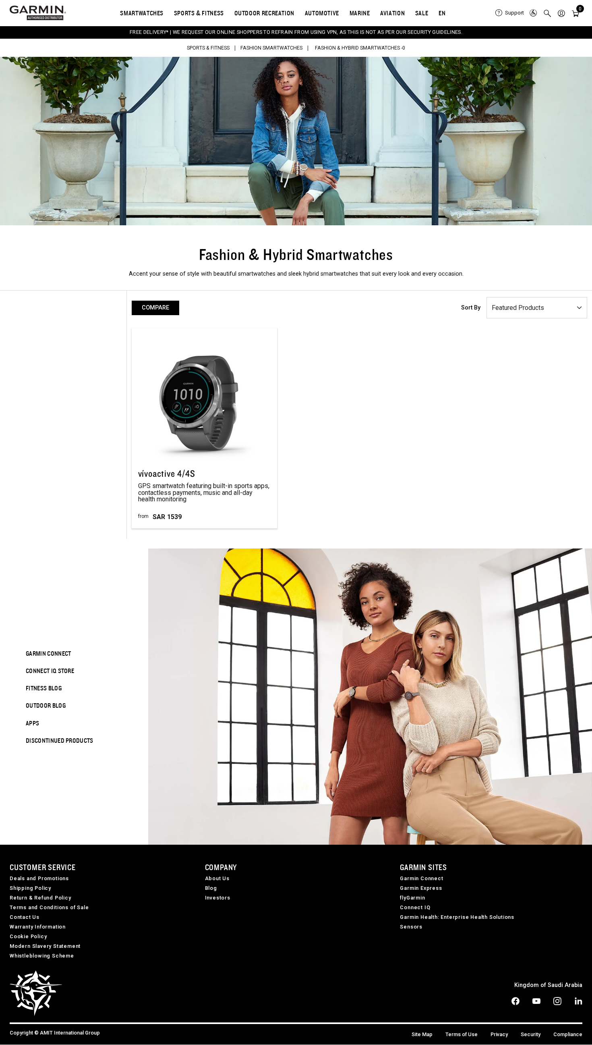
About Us (217, 878)
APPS (32, 723)
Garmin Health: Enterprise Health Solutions (457, 917)
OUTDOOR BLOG (46, 705)
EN (442, 13)
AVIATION (392, 13)
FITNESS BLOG (44, 688)
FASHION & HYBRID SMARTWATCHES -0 (360, 48)
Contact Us (24, 917)
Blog (211, 888)
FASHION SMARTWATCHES (271, 48)
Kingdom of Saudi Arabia (548, 985)
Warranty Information (38, 927)
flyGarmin (412, 898)
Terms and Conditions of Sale (49, 907)
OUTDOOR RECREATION (264, 13)
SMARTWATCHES (142, 13)
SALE (421, 13)
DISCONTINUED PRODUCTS (59, 740)
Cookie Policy (28, 936)
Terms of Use (461, 1034)
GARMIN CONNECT (48, 653)
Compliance (567, 1034)
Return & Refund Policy (40, 898)
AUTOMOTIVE (322, 13)
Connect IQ (415, 907)
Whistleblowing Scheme (42, 956)
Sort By (470, 307)
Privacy (499, 1034)
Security (530, 1034)
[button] (561, 13)
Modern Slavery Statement (45, 946)
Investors (217, 898)
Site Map (422, 1034)
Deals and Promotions (39, 878)
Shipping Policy (30, 888)
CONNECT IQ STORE (50, 671)
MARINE (360, 13)
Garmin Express (421, 888)
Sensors (411, 927)
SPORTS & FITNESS (199, 13)
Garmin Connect (421, 878)
